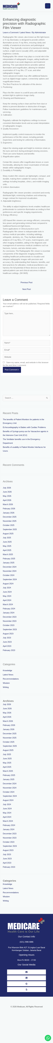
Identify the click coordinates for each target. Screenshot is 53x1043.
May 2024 (7, 596)
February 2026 (9, 509)
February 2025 (9, 559)
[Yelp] (26, 989)
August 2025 (8, 534)
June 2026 (7, 492)
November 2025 (9, 521)
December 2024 (9, 567)
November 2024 (9, 571)
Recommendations (11, 679)
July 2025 (7, 538)
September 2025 (10, 529)
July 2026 (7, 488)
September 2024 (10, 579)
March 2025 (8, 554)
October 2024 (8, 575)
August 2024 (8, 584)
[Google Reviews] (26, 983)
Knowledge (7, 670)
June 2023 (7, 642)
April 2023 (7, 646)
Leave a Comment (10, 32)
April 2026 (7, 500)
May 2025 (7, 546)
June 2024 (7, 592)
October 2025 (8, 525)
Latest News (25, 32)
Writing (6, 687)
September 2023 (10, 629)
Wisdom (6, 683)
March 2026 (8, 504)
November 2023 (9, 621)
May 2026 (7, 496)
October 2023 (8, 625)
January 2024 (8, 613)
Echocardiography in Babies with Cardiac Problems (24, 427)
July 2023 (7, 638)
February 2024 (9, 609)
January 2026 (8, 513)
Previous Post (26, 282)
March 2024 (8, 604)
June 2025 (7, 542)
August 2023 (8, 634)
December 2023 (9, 617)
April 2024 (7, 600)
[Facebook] (26, 972)
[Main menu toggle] (47, 6)
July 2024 (7, 588)
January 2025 (8, 563)
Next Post (26, 289)
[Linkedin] (26, 977)
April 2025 (7, 550)
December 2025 (9, 517)
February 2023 (9, 650)
